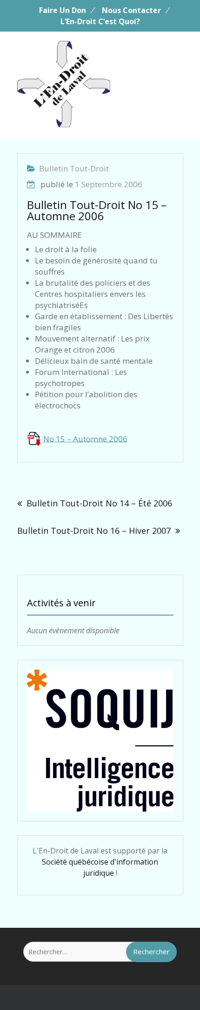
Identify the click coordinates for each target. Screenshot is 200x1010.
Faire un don (62, 10)
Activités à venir (61, 603)
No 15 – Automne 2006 (85, 438)
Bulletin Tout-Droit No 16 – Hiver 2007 (94, 530)
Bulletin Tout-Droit (74, 168)
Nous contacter (131, 10)
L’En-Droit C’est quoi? (100, 21)
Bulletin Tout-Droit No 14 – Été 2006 (99, 503)
